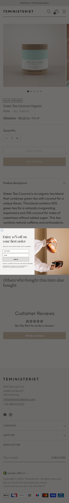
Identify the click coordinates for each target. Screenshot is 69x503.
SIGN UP (16, 259)
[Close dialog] (2, 230)
